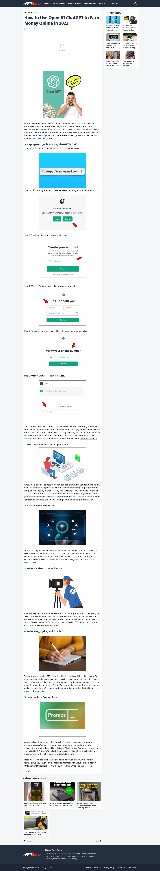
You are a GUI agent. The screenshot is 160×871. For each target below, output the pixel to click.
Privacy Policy (109, 867)
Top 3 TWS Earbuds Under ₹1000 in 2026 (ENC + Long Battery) (130, 46)
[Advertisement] (61, 49)
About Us (97, 867)
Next (97, 841)
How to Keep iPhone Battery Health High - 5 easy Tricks (61, 804)
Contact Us (113, 3)
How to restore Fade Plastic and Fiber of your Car (35, 833)
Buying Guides (74, 3)
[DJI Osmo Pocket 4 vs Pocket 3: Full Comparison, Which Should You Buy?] (113, 20)
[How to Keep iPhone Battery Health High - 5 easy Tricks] (62, 791)
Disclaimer (132, 867)
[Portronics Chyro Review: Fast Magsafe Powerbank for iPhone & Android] (130, 55)
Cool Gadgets (90, 3)
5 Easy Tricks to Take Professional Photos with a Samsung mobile (87, 805)
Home (47, 3)
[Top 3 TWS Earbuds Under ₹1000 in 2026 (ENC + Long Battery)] (130, 37)
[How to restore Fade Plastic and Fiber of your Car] (36, 820)
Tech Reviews (59, 3)
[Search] (135, 3)
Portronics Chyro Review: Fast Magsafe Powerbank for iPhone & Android (129, 63)
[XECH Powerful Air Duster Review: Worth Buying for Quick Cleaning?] (113, 55)
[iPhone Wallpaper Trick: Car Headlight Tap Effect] (36, 791)
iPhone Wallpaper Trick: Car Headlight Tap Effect (35, 804)
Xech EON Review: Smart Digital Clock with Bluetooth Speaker (113, 46)
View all (43, 778)
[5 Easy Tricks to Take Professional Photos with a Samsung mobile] (89, 791)
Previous (29, 841)
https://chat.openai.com (43, 135)
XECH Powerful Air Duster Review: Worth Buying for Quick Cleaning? (113, 63)
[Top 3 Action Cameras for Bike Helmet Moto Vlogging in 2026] (130, 20)
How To (102, 3)
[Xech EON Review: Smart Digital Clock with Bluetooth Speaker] (113, 37)
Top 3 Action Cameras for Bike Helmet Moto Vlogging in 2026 (129, 28)
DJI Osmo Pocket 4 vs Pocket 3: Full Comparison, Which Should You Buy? (113, 28)
